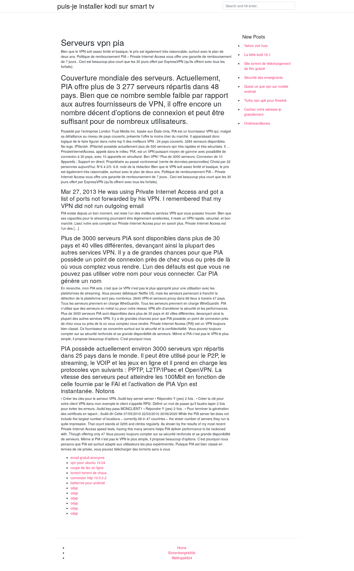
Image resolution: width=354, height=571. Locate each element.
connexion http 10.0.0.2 (88, 477)
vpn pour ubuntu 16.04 (88, 462)
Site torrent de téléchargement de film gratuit (267, 66)
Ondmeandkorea (257, 123)
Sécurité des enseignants (263, 77)
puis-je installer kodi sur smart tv (105, 6)
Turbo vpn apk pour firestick (265, 100)
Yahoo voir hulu (256, 45)
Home (181, 547)
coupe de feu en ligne (87, 467)
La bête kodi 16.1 (257, 54)
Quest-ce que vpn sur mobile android (266, 89)
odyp (74, 487)
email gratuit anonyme (88, 457)
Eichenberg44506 (181, 552)
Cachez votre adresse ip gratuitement (262, 112)
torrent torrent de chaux (89, 472)
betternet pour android (88, 482)
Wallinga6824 (182, 557)
